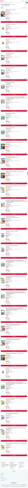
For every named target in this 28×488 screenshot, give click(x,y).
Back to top (14, 471)
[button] (25, 20)
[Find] (27, 2)
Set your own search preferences (21, 467)
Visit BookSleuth (12, 468)
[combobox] (15, 2)
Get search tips (21, 464)
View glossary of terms (22, 465)
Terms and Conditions (24, 484)
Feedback (27, 173)
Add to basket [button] (14, 36)
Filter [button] (2, 7)
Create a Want (3, 467)
